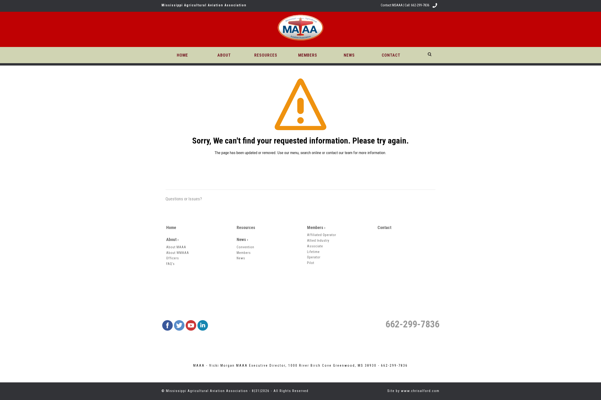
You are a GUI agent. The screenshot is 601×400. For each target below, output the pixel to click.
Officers (172, 258)
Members (244, 253)
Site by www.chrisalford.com (413, 391)
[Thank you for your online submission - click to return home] (300, 107)
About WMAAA (177, 253)
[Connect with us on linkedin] (202, 325)
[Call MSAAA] (434, 5)
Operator (313, 257)
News (241, 258)
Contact (384, 227)
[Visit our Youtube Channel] (191, 325)
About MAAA (176, 247)
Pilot (310, 263)
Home (171, 227)
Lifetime (313, 252)
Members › (316, 227)
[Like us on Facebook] (167, 325)
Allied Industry (318, 240)
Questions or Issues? (184, 198)
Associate (315, 246)
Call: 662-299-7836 (417, 5)
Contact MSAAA (392, 5)
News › (242, 239)
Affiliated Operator (321, 235)
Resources (246, 227)
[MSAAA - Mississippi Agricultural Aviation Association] (300, 28)
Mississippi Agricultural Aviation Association (207, 391)
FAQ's (170, 264)
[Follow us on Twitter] (179, 325)
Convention (245, 247)
